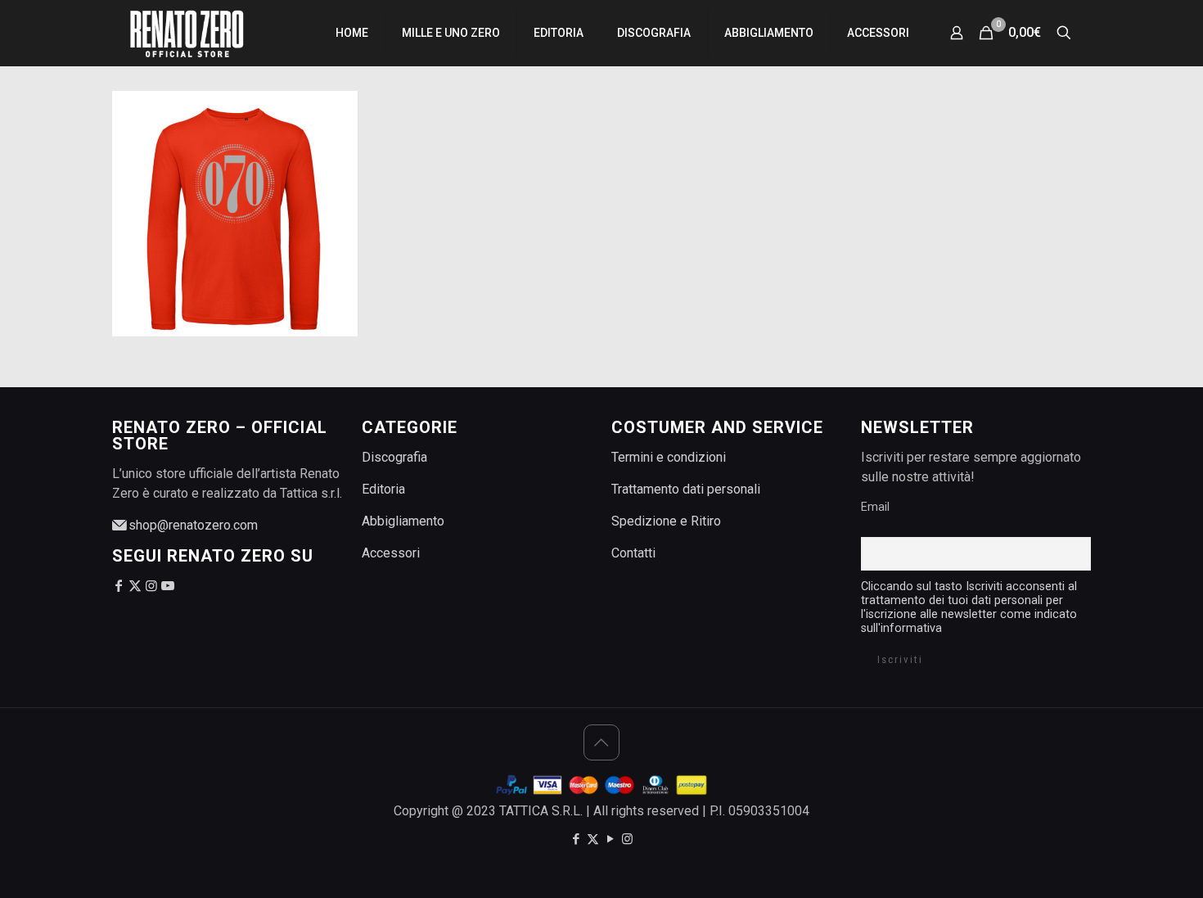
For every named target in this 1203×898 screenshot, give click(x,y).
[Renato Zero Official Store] (186, 32)
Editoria (383, 489)
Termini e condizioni (668, 457)
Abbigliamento (403, 521)
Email (875, 507)
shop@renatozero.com (191, 525)
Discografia (394, 457)
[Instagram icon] (627, 839)
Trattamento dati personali (685, 489)
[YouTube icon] (610, 839)
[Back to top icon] (601, 742)
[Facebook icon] (576, 839)
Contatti (633, 553)
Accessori (391, 553)
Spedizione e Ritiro (666, 521)
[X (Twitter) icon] (593, 839)
